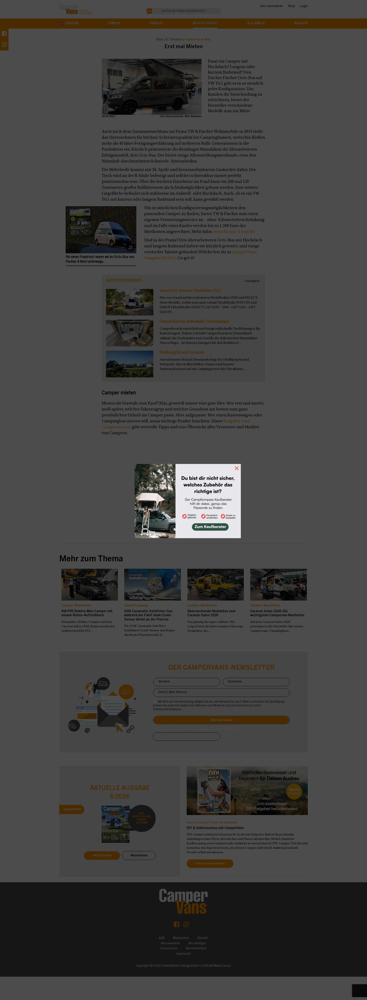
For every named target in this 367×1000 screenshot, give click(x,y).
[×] (183, 500)
